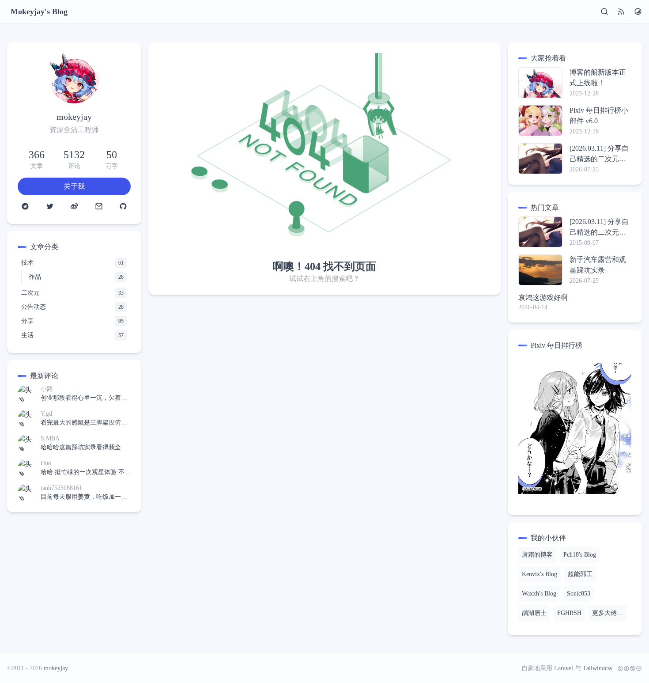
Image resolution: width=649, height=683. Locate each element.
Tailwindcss (597, 668)
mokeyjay (56, 668)
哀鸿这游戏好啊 (543, 297)
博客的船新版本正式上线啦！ (598, 77)
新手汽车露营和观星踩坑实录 (598, 265)
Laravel (563, 668)
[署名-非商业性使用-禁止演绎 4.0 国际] (628, 668)
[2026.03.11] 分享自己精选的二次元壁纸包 (599, 154)
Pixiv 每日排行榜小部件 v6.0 (599, 115)
